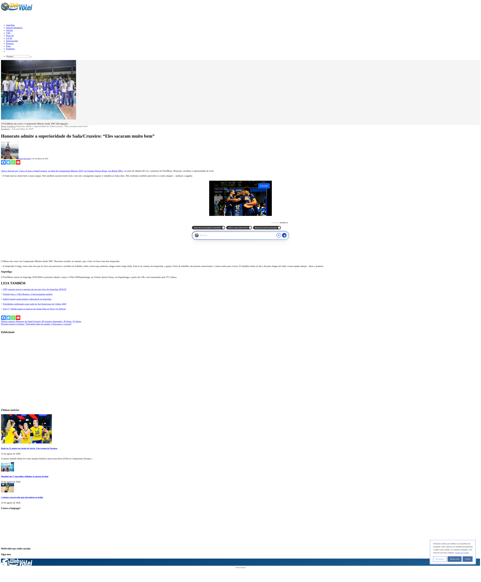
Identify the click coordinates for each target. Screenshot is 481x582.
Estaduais (11, 126)
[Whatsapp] (13, 162)
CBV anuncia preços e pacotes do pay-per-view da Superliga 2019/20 (34, 289)
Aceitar (467, 559)
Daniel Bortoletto (25, 159)
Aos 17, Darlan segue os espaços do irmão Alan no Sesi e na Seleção (34, 309)
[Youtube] (18, 162)
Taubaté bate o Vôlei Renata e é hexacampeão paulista (27, 294)
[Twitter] (8, 162)
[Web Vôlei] (16, 9)
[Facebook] (3, 162)
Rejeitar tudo (454, 559)
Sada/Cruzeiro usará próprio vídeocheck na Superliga (27, 299)
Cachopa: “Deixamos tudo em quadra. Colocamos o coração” (36, 324)
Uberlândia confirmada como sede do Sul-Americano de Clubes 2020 (34, 304)
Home (4, 126)
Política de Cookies (462, 553)
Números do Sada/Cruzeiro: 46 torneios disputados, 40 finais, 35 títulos (41, 321)
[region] (453, 552)
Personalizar (440, 559)
